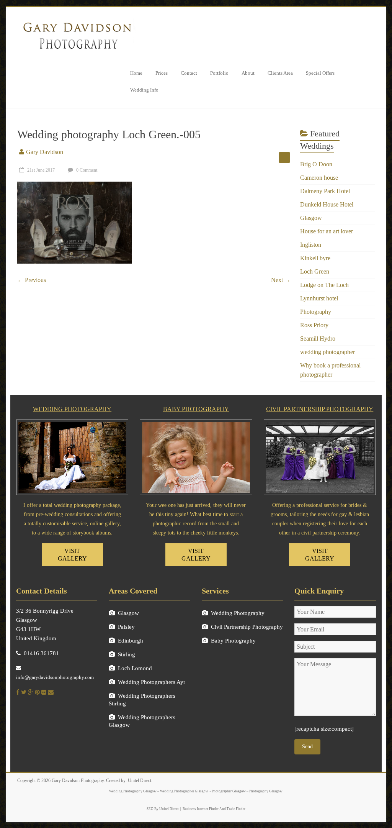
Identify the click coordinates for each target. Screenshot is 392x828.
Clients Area (280, 73)
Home (136, 73)
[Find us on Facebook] (18, 692)
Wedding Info (144, 90)
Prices (161, 73)
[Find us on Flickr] (43, 692)
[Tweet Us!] (23, 692)
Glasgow (311, 218)
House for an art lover (326, 231)
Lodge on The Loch (324, 285)
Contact (189, 73)
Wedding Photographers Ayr (151, 682)
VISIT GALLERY (72, 555)
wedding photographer (327, 352)
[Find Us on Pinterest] (37, 692)
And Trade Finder (232, 809)
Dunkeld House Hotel (326, 204)
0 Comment (86, 170)
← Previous (31, 280)
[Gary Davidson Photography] (76, 20)
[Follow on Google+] (30, 692)
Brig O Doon (316, 164)
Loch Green (314, 271)
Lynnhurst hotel (319, 298)
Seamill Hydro (317, 338)
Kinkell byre (315, 258)
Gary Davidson (44, 152)
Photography (315, 311)
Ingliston (310, 244)
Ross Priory (314, 325)
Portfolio (219, 73)
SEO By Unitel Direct (163, 809)
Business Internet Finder (201, 809)
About (248, 73)
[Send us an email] (51, 692)
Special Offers (320, 73)
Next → (281, 280)
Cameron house (319, 177)
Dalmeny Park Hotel (325, 191)
